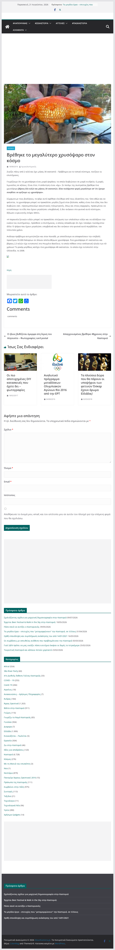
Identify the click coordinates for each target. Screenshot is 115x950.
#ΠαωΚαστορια (79, 23)
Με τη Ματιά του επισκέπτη (17, 763)
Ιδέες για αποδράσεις (14, 749)
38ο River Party (11, 671)
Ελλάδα (7, 731)
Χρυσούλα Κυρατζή (28, 166)
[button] (28, 23)
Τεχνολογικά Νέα (12, 805)
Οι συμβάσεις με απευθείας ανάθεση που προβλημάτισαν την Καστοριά (38, 640)
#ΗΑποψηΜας (20, 23)
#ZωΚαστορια (41, 23)
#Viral (6, 666)
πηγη (9, 270)
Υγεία (6, 810)
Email (8, 481)
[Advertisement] (57, 63)
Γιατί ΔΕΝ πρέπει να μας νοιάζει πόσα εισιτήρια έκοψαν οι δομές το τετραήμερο (42, 645)
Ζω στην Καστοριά (12, 745)
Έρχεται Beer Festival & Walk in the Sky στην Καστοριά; (30, 622)
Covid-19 (8, 685)
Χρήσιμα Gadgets (12, 814)
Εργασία (8, 740)
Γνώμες (7, 712)
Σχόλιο (8, 429)
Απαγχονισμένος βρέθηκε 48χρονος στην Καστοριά (85, 336)
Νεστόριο (8, 773)
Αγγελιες (60, 23)
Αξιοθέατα (18, 30)
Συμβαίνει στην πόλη (14, 787)
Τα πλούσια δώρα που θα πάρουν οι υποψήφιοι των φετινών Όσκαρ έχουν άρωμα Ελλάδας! (92, 384)
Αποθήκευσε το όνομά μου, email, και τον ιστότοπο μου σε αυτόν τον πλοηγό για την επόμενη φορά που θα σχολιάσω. (57, 516)
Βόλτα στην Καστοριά (14, 708)
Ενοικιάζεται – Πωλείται (15, 736)
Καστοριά (8, 754)
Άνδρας (7, 699)
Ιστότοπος (9, 495)
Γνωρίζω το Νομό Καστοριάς (17, 717)
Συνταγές (8, 791)
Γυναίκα (8, 722)
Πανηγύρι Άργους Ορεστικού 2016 (20, 777)
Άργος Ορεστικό (11, 703)
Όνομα (8, 468)
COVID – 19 (9, 680)
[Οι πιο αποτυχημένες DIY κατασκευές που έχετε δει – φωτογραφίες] (20, 355)
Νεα (6, 768)
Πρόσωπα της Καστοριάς (15, 782)
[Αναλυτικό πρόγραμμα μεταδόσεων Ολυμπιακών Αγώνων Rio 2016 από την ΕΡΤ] (57, 355)
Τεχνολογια (9, 800)
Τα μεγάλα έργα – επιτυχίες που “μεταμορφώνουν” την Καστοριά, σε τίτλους (40, 631)
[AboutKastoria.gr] (7, 26)
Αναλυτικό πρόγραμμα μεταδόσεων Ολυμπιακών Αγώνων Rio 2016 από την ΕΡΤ (55, 384)
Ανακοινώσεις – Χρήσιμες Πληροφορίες (22, 694)
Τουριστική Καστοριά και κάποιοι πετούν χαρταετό (28, 650)
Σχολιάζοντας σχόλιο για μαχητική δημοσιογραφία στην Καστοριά (35, 617)
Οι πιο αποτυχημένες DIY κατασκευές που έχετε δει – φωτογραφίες (19, 382)
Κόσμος (11, 148)
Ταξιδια (7, 796)
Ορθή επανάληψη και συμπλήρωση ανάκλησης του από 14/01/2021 (35, 636)
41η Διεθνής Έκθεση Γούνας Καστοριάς (22, 675)
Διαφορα (8, 726)
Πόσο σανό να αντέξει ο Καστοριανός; (22, 626)
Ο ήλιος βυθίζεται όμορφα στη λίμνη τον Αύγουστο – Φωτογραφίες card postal (29, 336)
